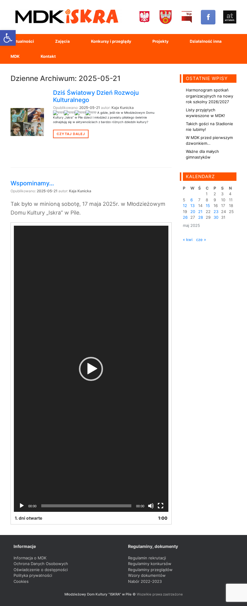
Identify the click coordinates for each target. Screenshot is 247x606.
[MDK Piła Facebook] (208, 17)
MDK (15, 56)
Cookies (21, 581)
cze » (201, 239)
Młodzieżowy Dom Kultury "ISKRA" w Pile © (100, 594)
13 (192, 205)
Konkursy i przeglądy (111, 41)
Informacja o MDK (30, 557)
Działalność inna (206, 41)
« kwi (187, 239)
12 (185, 205)
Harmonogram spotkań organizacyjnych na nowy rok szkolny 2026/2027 (209, 96)
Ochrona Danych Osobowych (41, 563)
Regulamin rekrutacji (147, 557)
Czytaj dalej (71, 134)
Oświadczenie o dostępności (41, 569)
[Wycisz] (151, 506)
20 (192, 211)
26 (185, 217)
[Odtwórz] (22, 506)
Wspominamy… (32, 183)
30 (216, 217)
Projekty (160, 41)
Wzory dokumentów (147, 575)
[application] (91, 369)
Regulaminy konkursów (149, 563)
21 (200, 211)
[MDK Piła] (66, 17)
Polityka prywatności (33, 575)
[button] (91, 369)
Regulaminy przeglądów (150, 569)
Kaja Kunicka (122, 107)
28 (200, 217)
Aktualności (22, 41)
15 (208, 205)
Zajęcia (62, 41)
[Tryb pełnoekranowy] (161, 506)
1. (28, 518)
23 (216, 211)
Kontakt (48, 56)
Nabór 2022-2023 (145, 581)
